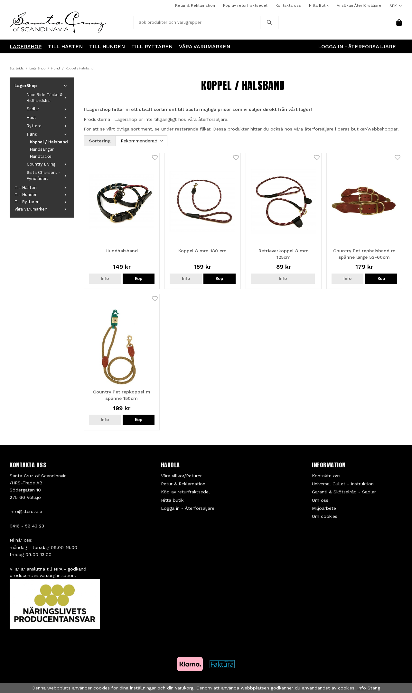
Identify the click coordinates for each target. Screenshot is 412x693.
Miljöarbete (324, 508)
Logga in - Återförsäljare (357, 46)
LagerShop (26, 46)
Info (105, 278)
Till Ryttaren (152, 46)
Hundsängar (42, 149)
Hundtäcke (41, 156)
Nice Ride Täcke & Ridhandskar (44, 97)
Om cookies (324, 516)
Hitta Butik (319, 5)
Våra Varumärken (204, 46)
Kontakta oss (288, 5)
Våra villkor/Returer (181, 475)
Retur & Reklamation (195, 5)
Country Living (41, 164)
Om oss (320, 500)
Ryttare (34, 125)
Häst (31, 117)
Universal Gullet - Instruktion (343, 483)
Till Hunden (107, 46)
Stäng (374, 687)
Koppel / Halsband (49, 142)
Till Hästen (65, 46)
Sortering (100, 140)
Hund (32, 134)
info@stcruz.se (26, 511)
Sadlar (33, 108)
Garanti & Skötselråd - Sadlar (344, 491)
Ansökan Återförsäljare (359, 5)
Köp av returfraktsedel (245, 5)
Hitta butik (172, 500)
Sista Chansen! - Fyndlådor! (43, 175)
